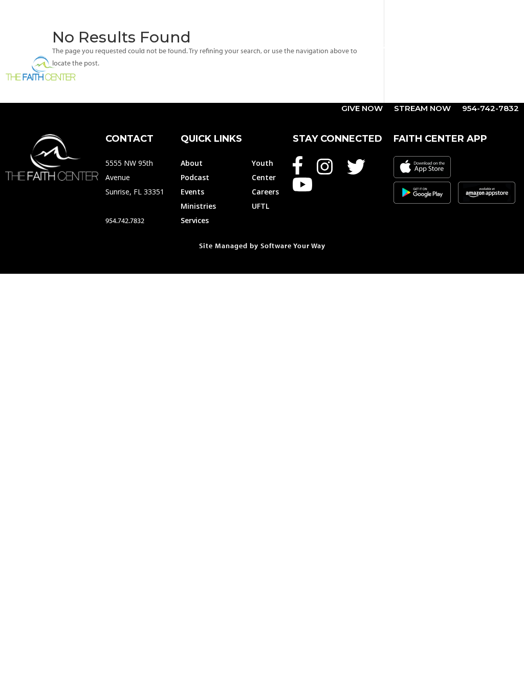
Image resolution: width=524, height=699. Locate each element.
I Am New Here (415, 85)
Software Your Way (292, 245)
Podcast (195, 177)
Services (195, 220)
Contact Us (493, 85)
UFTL (260, 206)
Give (203, 46)
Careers (265, 191)
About (157, 46)
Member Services (380, 46)
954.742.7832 (124, 220)
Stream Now (422, 109)
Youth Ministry (474, 46)
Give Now (362, 109)
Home (120, 46)
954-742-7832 (490, 109)
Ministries (298, 46)
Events (249, 46)
